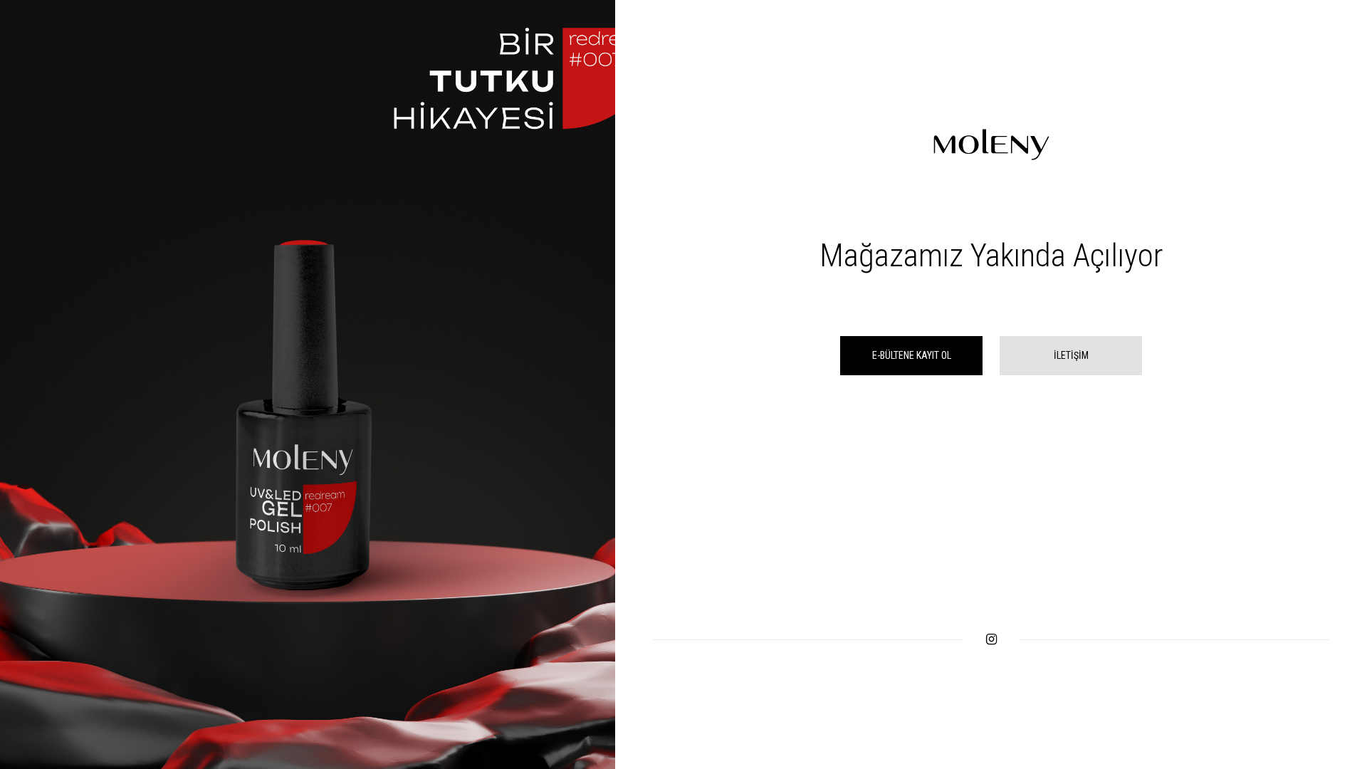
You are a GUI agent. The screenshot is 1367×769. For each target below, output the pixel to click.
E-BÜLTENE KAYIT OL (911, 355)
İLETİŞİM (1071, 355)
